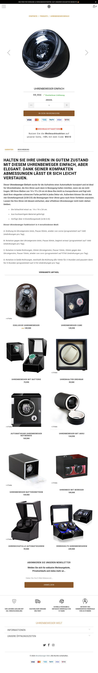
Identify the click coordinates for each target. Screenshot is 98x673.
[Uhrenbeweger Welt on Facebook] (49, 645)
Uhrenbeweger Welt (42, 656)
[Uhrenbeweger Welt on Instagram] (53, 645)
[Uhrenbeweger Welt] (49, 6)
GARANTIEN (9, 149)
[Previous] (9, 53)
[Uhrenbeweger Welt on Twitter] (44, 645)
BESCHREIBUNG (23, 149)
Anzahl (49, 100)
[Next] (86, 53)
